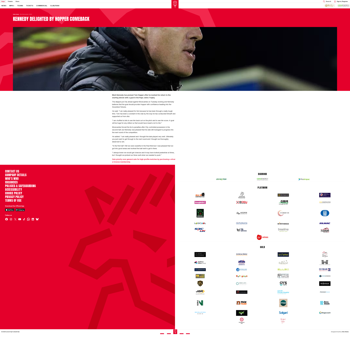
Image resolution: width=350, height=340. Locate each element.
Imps (3, 1)
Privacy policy (14, 196)
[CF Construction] (200, 269)
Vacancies (11, 182)
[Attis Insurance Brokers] (241, 262)
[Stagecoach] (324, 313)
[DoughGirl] (200, 202)
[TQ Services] (241, 230)
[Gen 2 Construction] (324, 202)
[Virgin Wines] (262, 237)
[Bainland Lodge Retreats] (283, 262)
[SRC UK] (200, 230)
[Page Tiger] (241, 303)
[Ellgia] (283, 270)
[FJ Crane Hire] (200, 276)
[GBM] (283, 202)
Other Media (345, 331)
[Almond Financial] (241, 195)
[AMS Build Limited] (324, 254)
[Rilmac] (324, 223)
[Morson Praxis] (324, 292)
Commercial (41, 6)
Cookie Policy (13, 193)
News (3, 6)
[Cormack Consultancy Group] (324, 195)
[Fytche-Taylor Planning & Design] (283, 276)
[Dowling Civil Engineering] (241, 269)
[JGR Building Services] (200, 292)
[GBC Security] (200, 283)
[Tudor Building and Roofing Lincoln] (324, 230)
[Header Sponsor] (343, 5)
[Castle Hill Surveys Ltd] (324, 262)
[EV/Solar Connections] (324, 269)
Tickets (10, 1)
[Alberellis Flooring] (200, 254)
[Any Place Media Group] (200, 262)
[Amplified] (283, 254)
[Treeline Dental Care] (283, 230)
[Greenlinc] (200, 213)
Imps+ (11, 6)
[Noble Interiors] (200, 303)
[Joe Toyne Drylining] (241, 292)
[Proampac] (304, 179)
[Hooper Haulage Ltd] (241, 213)
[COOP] (324, 213)
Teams (20, 6)
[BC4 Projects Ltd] (283, 195)
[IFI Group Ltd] (283, 213)
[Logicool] (200, 223)
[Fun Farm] (241, 276)
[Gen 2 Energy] (262, 179)
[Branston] (221, 179)
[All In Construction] (200, 195)
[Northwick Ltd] (283, 223)
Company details (16, 175)
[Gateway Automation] (324, 276)
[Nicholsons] (241, 223)
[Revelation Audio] (200, 313)
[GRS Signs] (283, 283)
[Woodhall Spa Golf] (241, 320)
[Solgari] (283, 313)
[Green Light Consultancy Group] (241, 283)
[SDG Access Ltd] (241, 313)
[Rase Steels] (324, 303)
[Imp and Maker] (324, 283)
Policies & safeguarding (20, 185)
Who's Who (12, 178)
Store (17, 1)
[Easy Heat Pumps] (241, 202)
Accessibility (13, 189)
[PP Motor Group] (283, 303)
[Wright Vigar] (283, 320)
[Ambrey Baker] (241, 254)
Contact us (12, 171)
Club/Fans (54, 6)
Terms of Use (13, 200)
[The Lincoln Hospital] (283, 292)
